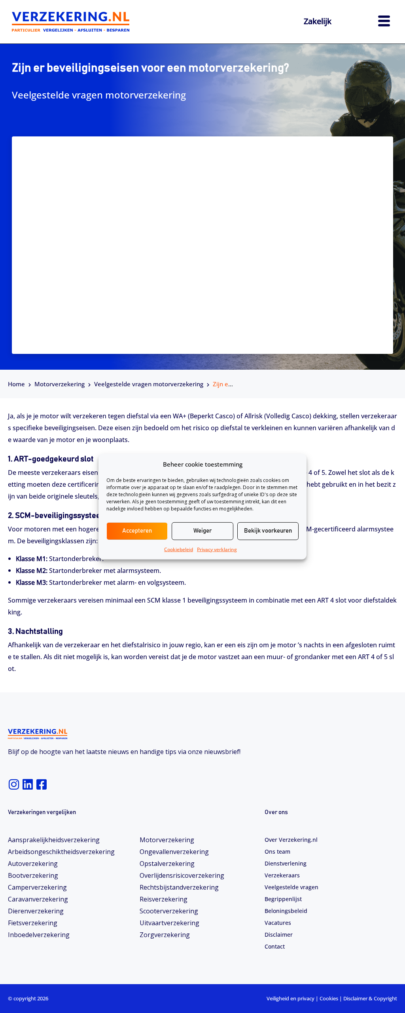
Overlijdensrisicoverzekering (182, 875)
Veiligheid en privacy (290, 998)
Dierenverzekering (36, 911)
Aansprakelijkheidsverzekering (54, 839)
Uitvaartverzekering (169, 923)
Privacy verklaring (217, 549)
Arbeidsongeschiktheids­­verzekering (61, 851)
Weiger (202, 531)
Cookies (329, 998)
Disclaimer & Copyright (370, 998)
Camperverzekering (37, 887)
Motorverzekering (59, 384)
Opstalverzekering (167, 863)
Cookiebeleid (178, 549)
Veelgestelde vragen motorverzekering (148, 384)
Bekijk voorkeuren (268, 531)
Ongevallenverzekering (174, 851)
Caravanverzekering (38, 899)
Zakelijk (317, 21)
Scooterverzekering (169, 911)
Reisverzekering (163, 899)
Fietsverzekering (32, 923)
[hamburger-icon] (384, 22)
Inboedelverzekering (39, 934)
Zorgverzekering (165, 934)
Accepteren (137, 531)
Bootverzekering (33, 875)
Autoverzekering (33, 863)
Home (16, 384)
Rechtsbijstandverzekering (179, 887)
